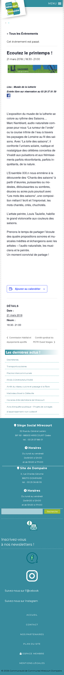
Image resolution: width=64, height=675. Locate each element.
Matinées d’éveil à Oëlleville (20, 393)
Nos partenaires (32, 634)
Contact (32, 624)
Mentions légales (32, 663)
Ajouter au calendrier (27, 288)
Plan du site (32, 643)
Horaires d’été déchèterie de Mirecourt (26, 400)
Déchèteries (12, 359)
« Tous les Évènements (22, 33)
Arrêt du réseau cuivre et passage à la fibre (28, 386)
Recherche (52, 511)
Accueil (32, 615)
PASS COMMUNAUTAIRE (20, 379)
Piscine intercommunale (19, 373)
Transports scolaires (17, 366)
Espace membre (33, 653)
